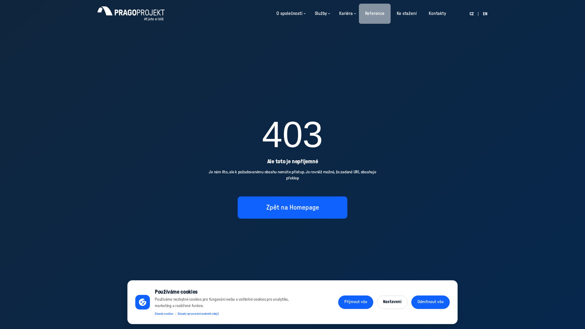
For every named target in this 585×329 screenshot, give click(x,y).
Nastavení (392, 302)
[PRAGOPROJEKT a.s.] (131, 13)
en (485, 14)
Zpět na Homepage (292, 207)
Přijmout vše (355, 302)
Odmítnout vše (430, 302)
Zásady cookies (164, 313)
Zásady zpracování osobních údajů (198, 313)
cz (472, 14)
